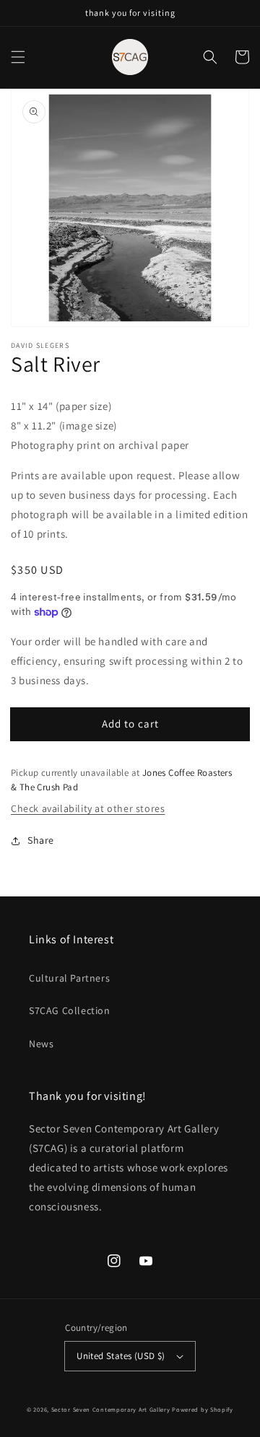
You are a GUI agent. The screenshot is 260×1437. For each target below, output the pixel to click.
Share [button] (40, 840)
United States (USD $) (121, 1356)
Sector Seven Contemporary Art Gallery (110, 1409)
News (41, 1043)
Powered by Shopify (202, 1409)
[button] (18, 57)
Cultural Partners (69, 977)
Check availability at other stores (88, 808)
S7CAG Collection (69, 1010)
